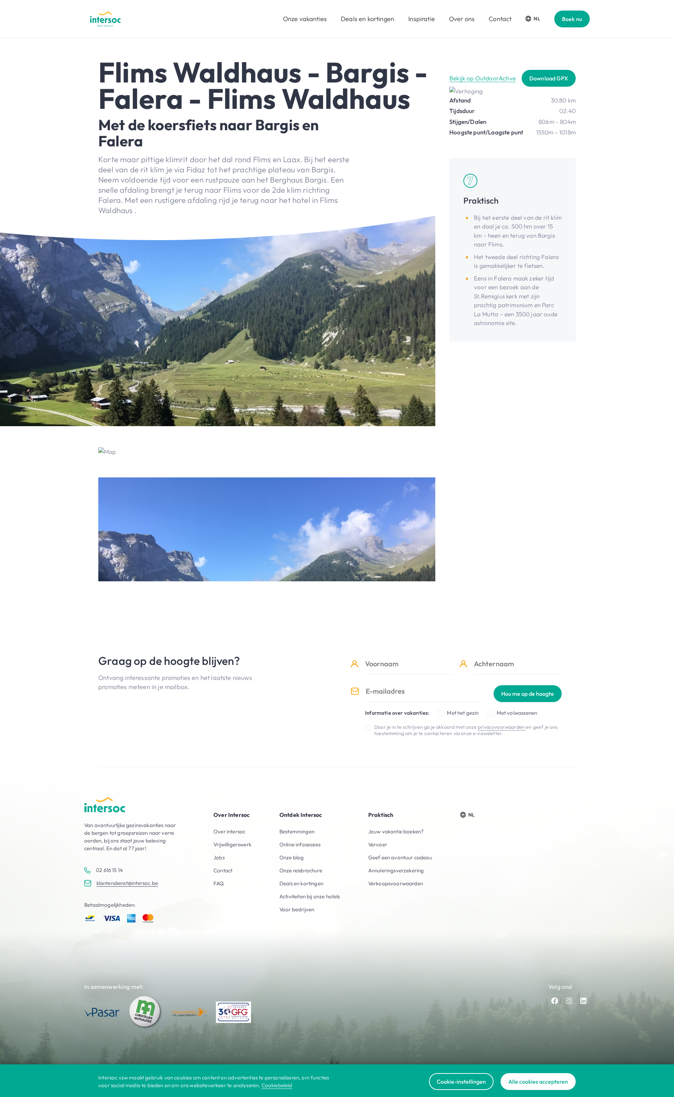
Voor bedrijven (296, 909)
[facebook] (554, 1000)
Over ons (462, 19)
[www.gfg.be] (233, 1012)
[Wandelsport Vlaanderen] (189, 1012)
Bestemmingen (297, 831)
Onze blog (291, 857)
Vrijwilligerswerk (232, 844)
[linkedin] (583, 1000)
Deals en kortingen (367, 19)
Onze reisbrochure (300, 870)
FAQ (218, 883)
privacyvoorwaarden (502, 727)
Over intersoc (229, 831)
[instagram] (569, 1000)
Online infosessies (300, 844)
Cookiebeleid (277, 1085)
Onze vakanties (305, 19)
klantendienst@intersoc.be (127, 883)
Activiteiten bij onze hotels (309, 896)
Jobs (219, 857)
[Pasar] (101, 1012)
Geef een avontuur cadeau (400, 857)
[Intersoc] (105, 19)
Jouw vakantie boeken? (396, 831)
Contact (500, 19)
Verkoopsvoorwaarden (395, 883)
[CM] (145, 1012)
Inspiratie (421, 19)
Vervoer (377, 844)
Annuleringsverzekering (396, 870)
